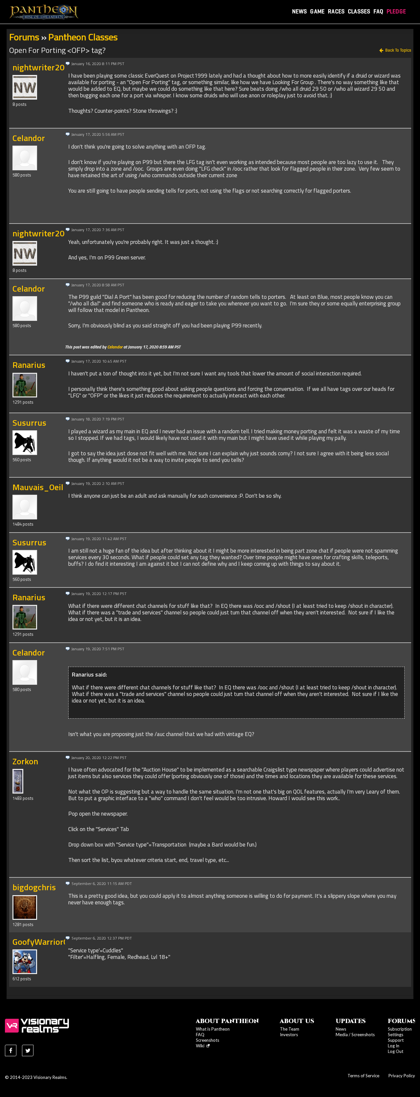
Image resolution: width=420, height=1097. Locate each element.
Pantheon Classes (82, 36)
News (299, 11)
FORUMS (402, 1021)
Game (317, 11)
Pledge (396, 11)
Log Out (395, 1051)
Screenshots (207, 1040)
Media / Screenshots (355, 1034)
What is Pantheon (213, 1029)
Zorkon (25, 761)
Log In (393, 1045)
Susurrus (29, 422)
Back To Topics (398, 50)
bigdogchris (34, 887)
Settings (395, 1034)
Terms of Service (363, 1075)
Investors (289, 1034)
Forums (24, 36)
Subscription (400, 1029)
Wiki (201, 1045)
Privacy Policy (401, 1075)
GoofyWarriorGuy (45, 941)
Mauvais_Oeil (37, 487)
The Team (289, 1029)
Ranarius (28, 364)
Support (396, 1040)
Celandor (28, 137)
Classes (359, 11)
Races (336, 11)
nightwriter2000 (43, 67)
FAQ (378, 11)
